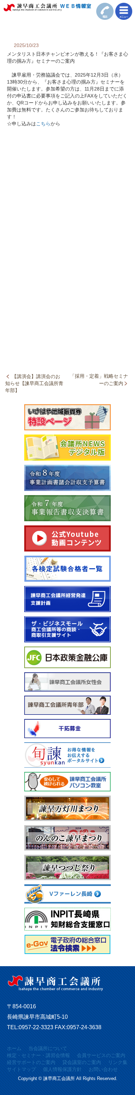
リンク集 (117, 1062)
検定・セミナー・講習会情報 (38, 1055)
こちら (43, 123)
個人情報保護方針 (62, 1069)
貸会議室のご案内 (81, 1062)
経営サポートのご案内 (31, 1062)
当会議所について (47, 1048)
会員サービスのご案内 (101, 1055)
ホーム (14, 1048)
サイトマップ (21, 1069)
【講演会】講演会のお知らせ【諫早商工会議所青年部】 (34, 383)
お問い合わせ (103, 1069)
